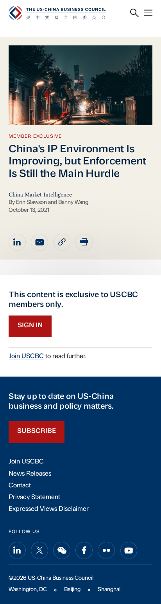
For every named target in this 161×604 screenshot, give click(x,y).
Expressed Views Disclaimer (49, 509)
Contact (20, 486)
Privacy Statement (34, 497)
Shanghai (109, 590)
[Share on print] (84, 242)
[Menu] (148, 13)
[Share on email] (39, 242)
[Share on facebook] (84, 550)
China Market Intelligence (40, 194)
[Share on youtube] (129, 550)
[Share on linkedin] (17, 242)
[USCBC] (57, 13)
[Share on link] (61, 242)
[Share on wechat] (61, 550)
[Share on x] (39, 550)
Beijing (72, 590)
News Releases (30, 474)
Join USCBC (26, 356)
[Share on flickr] (106, 550)
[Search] (134, 13)
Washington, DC (28, 590)
